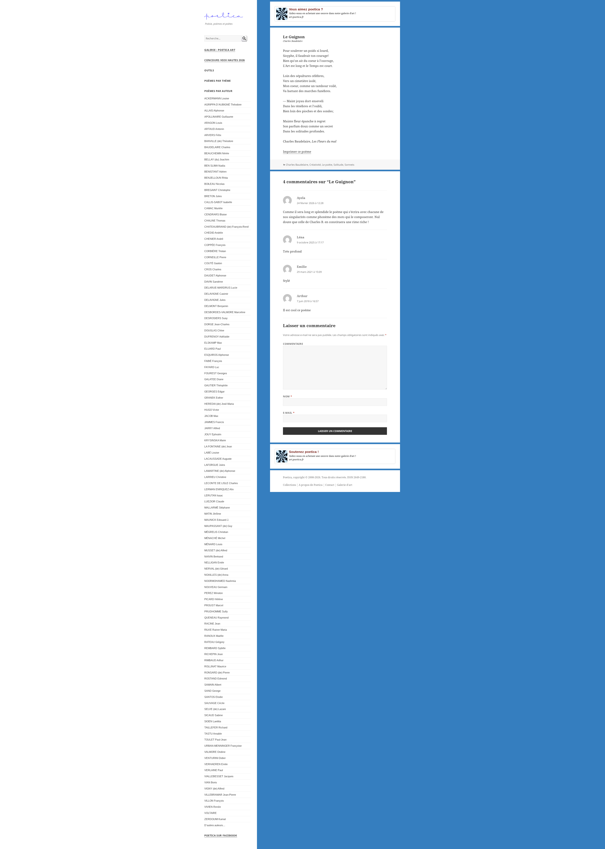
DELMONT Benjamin (216, 306)
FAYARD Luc (211, 367)
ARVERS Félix (212, 135)
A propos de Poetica (311, 485)
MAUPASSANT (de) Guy (218, 526)
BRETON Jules (213, 196)
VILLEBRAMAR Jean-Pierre (220, 794)
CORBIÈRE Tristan (215, 251)
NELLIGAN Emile (214, 562)
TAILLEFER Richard (215, 727)
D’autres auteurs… (214, 825)
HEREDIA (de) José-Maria (219, 404)
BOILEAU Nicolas (214, 184)
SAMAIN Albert (212, 684)
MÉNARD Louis (213, 544)
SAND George (212, 691)
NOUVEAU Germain (215, 587)
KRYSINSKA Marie (215, 440)
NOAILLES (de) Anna (216, 575)
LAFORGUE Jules (214, 465)
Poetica (287, 477)
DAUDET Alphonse (215, 275)
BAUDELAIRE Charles (217, 147)
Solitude (338, 164)
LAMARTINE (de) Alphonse (219, 471)
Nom (287, 396)
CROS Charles (212, 269)
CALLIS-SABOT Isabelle (218, 202)
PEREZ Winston (213, 593)
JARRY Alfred (212, 428)
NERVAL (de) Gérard (216, 568)
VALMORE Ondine (214, 752)
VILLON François (214, 800)
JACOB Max (211, 416)
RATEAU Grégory (214, 642)
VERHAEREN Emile (216, 764)
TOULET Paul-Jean (215, 739)
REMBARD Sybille (215, 648)
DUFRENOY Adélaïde (216, 336)
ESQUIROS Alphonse (216, 355)
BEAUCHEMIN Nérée (216, 153)
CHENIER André (213, 239)
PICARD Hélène (213, 599)
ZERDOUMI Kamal (215, 819)
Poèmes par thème (217, 80)
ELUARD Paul (212, 348)
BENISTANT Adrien (215, 171)
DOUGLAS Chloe (214, 330)
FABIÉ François (213, 361)
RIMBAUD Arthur (213, 660)
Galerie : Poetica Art (219, 50)
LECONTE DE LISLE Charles (221, 483)
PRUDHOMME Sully (216, 611)
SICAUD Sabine (213, 715)
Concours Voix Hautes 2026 (224, 60)
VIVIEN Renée (212, 807)
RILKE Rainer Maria (215, 629)
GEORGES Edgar (214, 391)
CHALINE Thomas (214, 220)
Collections (289, 485)
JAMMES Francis (214, 422)
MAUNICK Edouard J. (216, 520)
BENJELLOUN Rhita (216, 177)
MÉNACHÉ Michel (214, 538)
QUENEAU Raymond (216, 617)
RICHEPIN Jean (213, 654)
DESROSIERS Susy (216, 318)
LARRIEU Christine (215, 477)
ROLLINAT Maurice (215, 666)
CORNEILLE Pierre (215, 257)
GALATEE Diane (213, 379)
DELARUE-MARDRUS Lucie (220, 287)
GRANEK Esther (213, 397)
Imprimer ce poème (297, 152)
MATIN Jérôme (212, 513)
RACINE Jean (212, 623)
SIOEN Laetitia (212, 721)
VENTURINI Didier (215, 758)
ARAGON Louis (213, 123)
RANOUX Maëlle (214, 636)
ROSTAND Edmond (215, 678)
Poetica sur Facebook (220, 835)
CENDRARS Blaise (215, 214)
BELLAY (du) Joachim (216, 159)
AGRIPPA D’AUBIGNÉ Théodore (223, 104)
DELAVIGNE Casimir (216, 293)
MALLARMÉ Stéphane (217, 507)
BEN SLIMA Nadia (214, 165)
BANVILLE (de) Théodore (218, 141)
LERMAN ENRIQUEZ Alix (219, 489)
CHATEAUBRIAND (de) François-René (226, 226)
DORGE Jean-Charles (216, 324)
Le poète (327, 164)
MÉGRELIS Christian (216, 532)
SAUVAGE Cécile (214, 703)
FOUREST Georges (215, 373)
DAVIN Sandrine (213, 281)
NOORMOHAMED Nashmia (220, 581)
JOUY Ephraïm (212, 434)
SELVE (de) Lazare (215, 709)
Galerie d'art (344, 485)
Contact (329, 485)
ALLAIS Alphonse (214, 110)
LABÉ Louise (211, 452)
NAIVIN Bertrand (213, 556)
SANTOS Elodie (213, 697)
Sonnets (349, 164)
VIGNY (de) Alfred (214, 788)
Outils (209, 70)
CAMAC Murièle (213, 208)
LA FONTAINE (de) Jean (218, 446)
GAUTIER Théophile (216, 385)
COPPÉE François (214, 245)
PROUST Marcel (213, 605)
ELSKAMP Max (213, 342)
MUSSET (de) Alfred (215, 550)
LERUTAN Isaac (213, 495)
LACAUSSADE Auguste (218, 458)
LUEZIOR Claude (214, 501)
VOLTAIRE (210, 813)
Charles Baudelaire (297, 164)
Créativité (315, 164)
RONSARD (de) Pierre (217, 672)
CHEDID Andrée (213, 232)
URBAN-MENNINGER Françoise (223, 745)
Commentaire (293, 344)
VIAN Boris (210, 782)
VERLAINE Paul (213, 770)
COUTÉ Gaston (213, 263)
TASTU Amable (213, 733)
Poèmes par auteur (218, 91)
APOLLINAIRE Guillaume (218, 116)
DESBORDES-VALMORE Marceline (224, 312)
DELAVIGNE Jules (214, 300)
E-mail (288, 413)
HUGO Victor (211, 410)
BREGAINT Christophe (217, 190)
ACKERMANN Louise (216, 98)
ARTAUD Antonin (214, 129)
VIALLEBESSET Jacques (218, 776)
